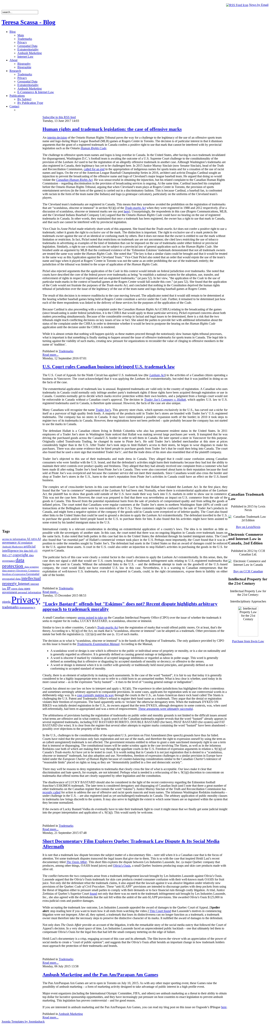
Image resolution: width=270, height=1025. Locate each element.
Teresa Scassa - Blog (28, 22)
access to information (14, 539)
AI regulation (24, 542)
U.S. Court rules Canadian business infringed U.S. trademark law (108, 366)
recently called (51, 792)
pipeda (6, 602)
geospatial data (11, 578)
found (93, 893)
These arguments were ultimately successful (165, 708)
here (126, 211)
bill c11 (33, 550)
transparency (27, 607)
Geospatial (32, 574)
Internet (24, 584)
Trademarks (66, 351)
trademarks (11, 607)
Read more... (50, 354)
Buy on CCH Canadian (248, 571)
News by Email (258, 5)
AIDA (34, 539)
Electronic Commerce (28, 570)
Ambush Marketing (13, 546)
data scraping (32, 566)
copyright (21, 555)
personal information (29, 592)
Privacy (25, 599)
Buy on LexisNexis (248, 527)
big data (24, 550)
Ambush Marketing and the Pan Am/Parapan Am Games (100, 974)
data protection (13, 563)
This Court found (160, 911)
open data (17, 588)
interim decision (57, 137)
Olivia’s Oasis (121, 865)
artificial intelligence (19, 548)
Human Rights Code (93, 148)
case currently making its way (95, 695)
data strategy (9, 570)
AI (29, 539)
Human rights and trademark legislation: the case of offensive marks (112, 129)
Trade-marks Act (135, 208)
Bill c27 (7, 555)
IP (9, 588)
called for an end (94, 169)
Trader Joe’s (103, 410)
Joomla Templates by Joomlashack (23, 1021)
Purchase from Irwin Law (248, 641)
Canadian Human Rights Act (74, 179)
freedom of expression (14, 574)
